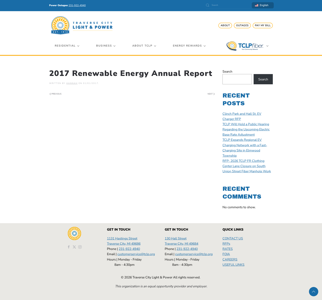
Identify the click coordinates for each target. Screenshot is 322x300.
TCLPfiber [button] (245, 46)
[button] (313, 291)
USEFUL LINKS (233, 264)
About (225, 25)
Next (210, 93)
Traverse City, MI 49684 (181, 243)
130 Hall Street (176, 238)
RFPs (226, 243)
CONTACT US (232, 238)
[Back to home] (81, 25)
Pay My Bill (263, 25)
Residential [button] (65, 45)
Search (227, 71)
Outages (242, 25)
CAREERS (229, 259)
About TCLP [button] (142, 45)
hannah (72, 83)
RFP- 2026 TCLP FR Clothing (243, 161)
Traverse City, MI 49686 (124, 243)
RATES (227, 249)
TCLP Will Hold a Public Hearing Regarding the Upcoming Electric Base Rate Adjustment (246, 129)
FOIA (226, 254)
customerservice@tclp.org (136, 254)
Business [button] (104, 45)
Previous (56, 93)
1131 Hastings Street (122, 238)
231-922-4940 (129, 249)
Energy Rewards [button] (187, 45)
